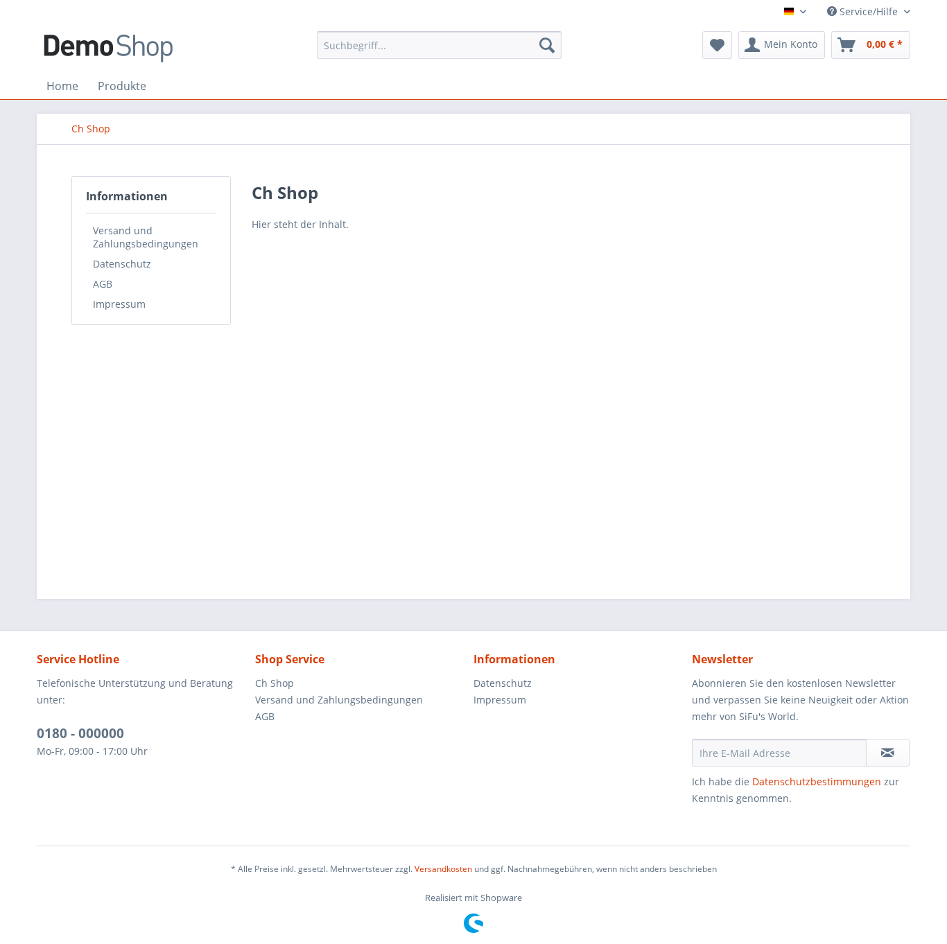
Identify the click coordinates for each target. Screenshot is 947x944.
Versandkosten (443, 869)
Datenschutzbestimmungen (816, 781)
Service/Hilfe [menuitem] (869, 11)
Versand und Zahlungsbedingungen (145, 237)
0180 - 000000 (80, 733)
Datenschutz (122, 263)
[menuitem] (439, 45)
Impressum (119, 304)
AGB (102, 283)
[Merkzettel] (717, 45)
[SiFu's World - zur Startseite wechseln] (108, 48)
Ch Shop (274, 683)
